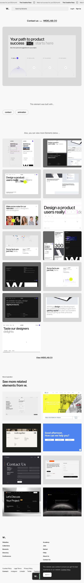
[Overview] (62, 245)
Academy (46, 542)
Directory (5, 553)
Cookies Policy (7, 568)
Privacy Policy (28, 568)
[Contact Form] (21, 406)
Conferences (6, 556)
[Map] (21, 245)
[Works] (62, 183)
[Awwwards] (7, 9)
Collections (6, 546)
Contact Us (46, 559)
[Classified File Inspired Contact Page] (62, 405)
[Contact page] (21, 502)
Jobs (44, 546)
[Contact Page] (21, 438)
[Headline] (62, 214)
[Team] (21, 214)
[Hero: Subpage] (21, 307)
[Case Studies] (21, 338)
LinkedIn (22, 571)
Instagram (14, 571)
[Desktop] (62, 153)
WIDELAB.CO (50, 21)
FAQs (44, 553)
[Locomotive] (62, 437)
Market (45, 549)
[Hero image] (21, 183)
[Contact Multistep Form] (62, 502)
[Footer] (21, 276)
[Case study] (62, 307)
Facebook (37, 571)
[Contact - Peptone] (21, 470)
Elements (5, 549)
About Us (46, 556)
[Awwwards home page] (36, 576)
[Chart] (62, 276)
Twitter (29, 571)
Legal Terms (18, 568)
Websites (5, 542)
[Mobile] (21, 153)
